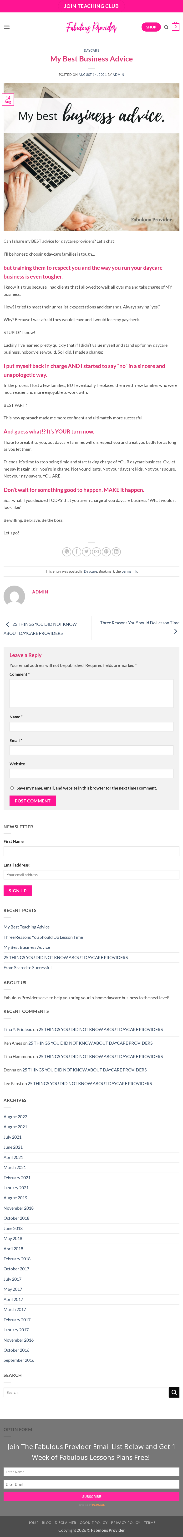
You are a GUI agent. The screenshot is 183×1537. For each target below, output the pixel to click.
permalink (129, 571)
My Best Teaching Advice (27, 926)
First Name (14, 841)
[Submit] (174, 1392)
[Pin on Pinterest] (106, 551)
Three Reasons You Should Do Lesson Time (43, 937)
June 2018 (13, 1228)
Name (16, 716)
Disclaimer (65, 1523)
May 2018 (13, 1238)
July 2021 (12, 1137)
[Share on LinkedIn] (116, 551)
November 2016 (19, 1340)
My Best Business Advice (27, 947)
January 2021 (16, 1187)
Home (32, 1523)
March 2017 (15, 1309)
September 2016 (19, 1360)
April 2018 (13, 1248)
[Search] (166, 27)
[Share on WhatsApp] (66, 551)
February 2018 (17, 1258)
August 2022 (15, 1116)
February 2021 (17, 1177)
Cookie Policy (93, 1523)
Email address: (17, 865)
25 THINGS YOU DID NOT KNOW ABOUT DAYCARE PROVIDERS (66, 957)
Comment (20, 674)
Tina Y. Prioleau (18, 1029)
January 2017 (16, 1329)
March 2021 (15, 1167)
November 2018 (19, 1208)
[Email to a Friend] (96, 551)
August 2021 (15, 1126)
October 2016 (16, 1350)
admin (118, 75)
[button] (7, 27)
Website (17, 764)
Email (16, 740)
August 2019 (15, 1197)
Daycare (91, 50)
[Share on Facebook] (76, 551)
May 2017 (13, 1289)
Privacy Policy (125, 1523)
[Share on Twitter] (86, 551)
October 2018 (16, 1218)
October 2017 (16, 1268)
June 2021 (13, 1147)
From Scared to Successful (28, 967)
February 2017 (17, 1319)
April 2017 (13, 1299)
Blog (46, 1523)
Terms (150, 1523)
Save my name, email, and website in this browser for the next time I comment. (87, 788)
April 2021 (13, 1157)
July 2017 (12, 1279)
